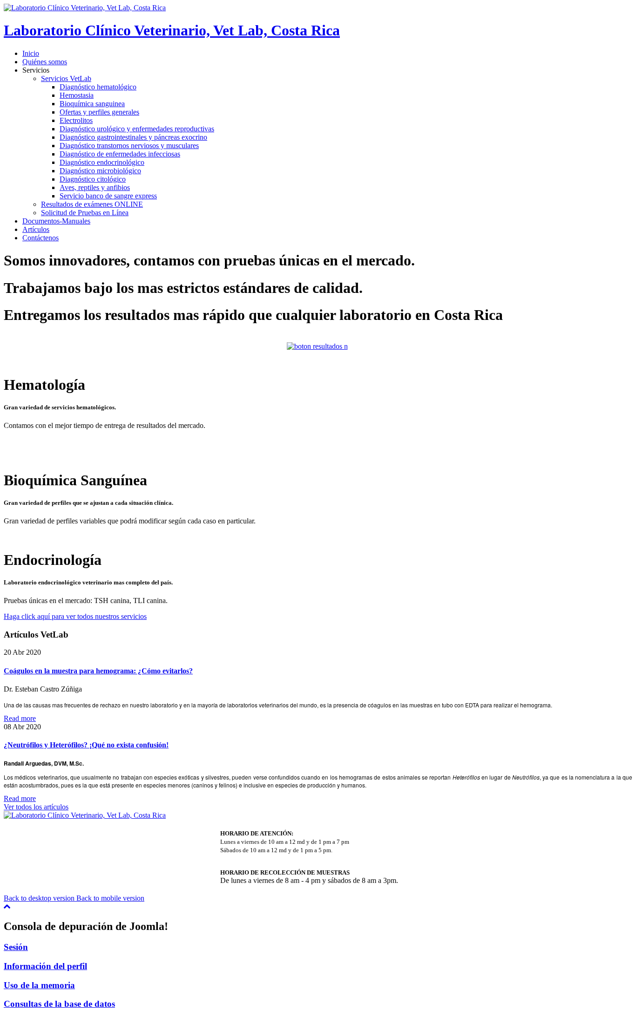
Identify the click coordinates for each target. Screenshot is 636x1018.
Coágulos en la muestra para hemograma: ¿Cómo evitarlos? (98, 671)
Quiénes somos (44, 62)
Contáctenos (40, 238)
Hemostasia (77, 95)
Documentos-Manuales (56, 221)
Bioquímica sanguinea (92, 104)
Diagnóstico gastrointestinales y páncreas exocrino (133, 137)
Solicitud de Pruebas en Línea (85, 213)
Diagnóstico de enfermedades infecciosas (120, 154)
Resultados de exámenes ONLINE (92, 204)
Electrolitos (76, 120)
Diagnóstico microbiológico (100, 171)
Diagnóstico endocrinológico (102, 162)
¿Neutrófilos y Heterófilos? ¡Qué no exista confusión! (86, 745)
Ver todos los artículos (36, 807)
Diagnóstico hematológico (98, 87)
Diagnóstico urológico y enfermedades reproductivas (137, 129)
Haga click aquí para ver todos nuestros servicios (75, 616)
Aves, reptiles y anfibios (95, 187)
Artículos (35, 229)
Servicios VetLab (66, 78)
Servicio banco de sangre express (108, 196)
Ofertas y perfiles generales (99, 112)
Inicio (30, 53)
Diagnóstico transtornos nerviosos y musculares (129, 145)
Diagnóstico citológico (93, 179)
